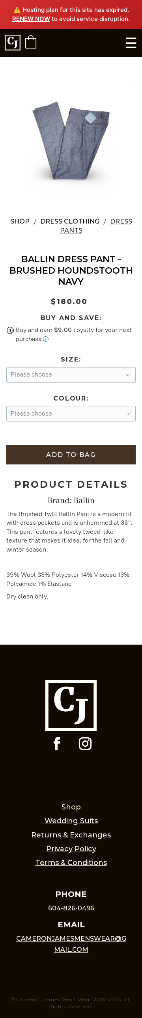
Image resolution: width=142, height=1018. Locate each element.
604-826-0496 (71, 908)
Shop (20, 221)
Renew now (31, 18)
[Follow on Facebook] (56, 743)
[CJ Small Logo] (13, 43)
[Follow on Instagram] (85, 743)
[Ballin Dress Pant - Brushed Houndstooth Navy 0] (71, 140)
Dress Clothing (69, 221)
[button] (31, 42)
